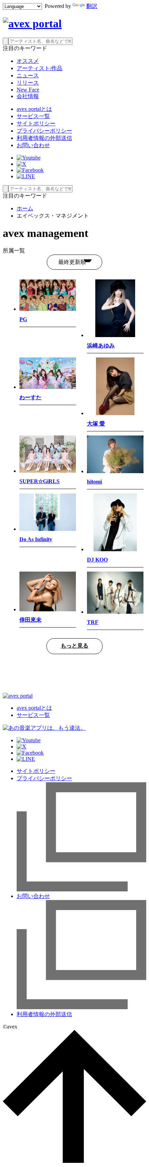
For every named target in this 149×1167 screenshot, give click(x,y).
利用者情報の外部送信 (44, 138)
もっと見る (74, 646)
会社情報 (28, 96)
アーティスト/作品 (39, 68)
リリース (28, 83)
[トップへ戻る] (74, 1161)
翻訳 (91, 6)
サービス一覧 (33, 116)
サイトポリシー (36, 123)
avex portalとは (34, 109)
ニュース (28, 75)
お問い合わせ (33, 145)
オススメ (28, 61)
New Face (28, 90)
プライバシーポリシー (44, 131)
